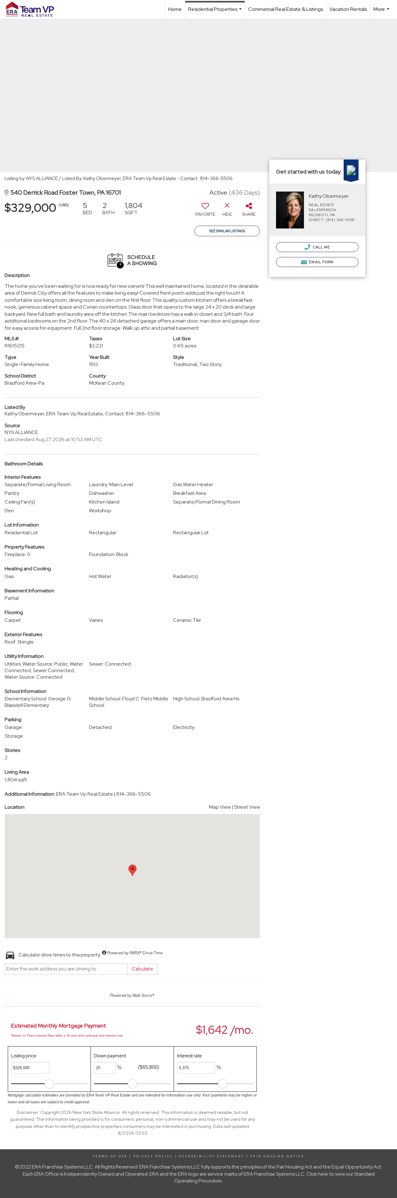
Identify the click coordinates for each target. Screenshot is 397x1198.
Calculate (142, 968)
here (323, 1174)
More (382, 12)
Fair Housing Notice (277, 1156)
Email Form (320, 262)
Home (175, 9)
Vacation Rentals (348, 9)
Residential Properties (215, 12)
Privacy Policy (153, 1156)
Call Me (321, 247)
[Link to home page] (33, 9)
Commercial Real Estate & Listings (285, 9)
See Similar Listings (227, 231)
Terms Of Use (110, 1156)
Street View (247, 807)
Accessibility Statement (211, 1156)
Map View (220, 807)
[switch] (205, 211)
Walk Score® (143, 995)
